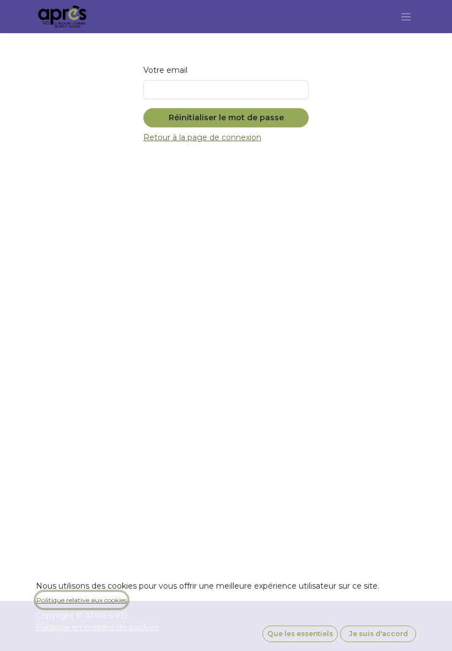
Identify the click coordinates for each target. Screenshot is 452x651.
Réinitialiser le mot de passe (226, 117)
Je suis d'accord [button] (378, 633)
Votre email (165, 70)
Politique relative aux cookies (81, 600)
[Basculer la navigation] (406, 16)
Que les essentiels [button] (300, 633)
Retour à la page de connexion (202, 137)
